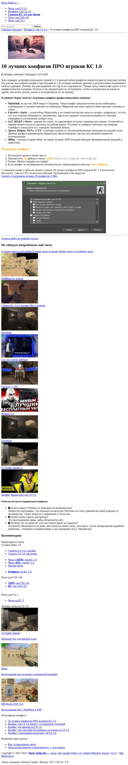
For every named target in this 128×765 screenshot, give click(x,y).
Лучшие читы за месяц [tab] (45, 251)
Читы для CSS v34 (18, 17)
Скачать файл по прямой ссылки (19, 238)
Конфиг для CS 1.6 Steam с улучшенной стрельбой (36, 724)
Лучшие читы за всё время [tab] (16, 251)
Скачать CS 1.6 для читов (22, 553)
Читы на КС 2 (16, 600)
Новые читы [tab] (66, 251)
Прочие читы (15, 565)
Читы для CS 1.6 (17, 8)
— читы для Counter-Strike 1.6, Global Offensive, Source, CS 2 (72, 753)
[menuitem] (67, 8)
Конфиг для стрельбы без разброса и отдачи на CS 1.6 (38, 730)
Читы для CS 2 (16, 20)
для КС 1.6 (20, 571)
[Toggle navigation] (19, 3)
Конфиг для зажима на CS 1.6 (25, 727)
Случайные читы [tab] (83, 251)
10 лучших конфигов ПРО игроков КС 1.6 (32, 721)
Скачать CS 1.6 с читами (22, 550)
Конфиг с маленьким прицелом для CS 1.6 (32, 733)
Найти (37, 26)
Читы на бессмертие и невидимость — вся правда (36, 747)
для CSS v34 (18, 583)
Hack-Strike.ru (9, 2)
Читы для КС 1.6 (22, 559)
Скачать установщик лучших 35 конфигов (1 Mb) (29, 176)
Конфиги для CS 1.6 (19, 11)
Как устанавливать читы (22, 744)
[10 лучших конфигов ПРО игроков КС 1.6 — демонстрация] (64, 48)
